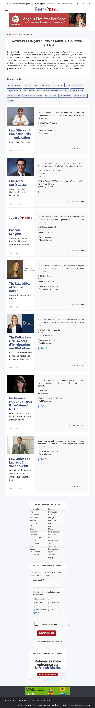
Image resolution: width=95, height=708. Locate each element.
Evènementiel (35, 552)
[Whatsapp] (46, 348)
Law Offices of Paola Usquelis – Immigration (20, 134)
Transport (52, 554)
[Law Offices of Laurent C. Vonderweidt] (20, 444)
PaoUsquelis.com (47, 133)
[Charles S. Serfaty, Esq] (20, 167)
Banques (33, 523)
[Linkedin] (42, 348)
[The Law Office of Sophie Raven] (20, 269)
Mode (50, 529)
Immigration (53, 517)
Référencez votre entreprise (19, 3)
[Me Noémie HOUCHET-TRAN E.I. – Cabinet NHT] (20, 384)
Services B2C (53, 546)
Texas (22, 34)
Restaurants (53, 540)
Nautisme (52, 534)
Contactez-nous (66, 3)
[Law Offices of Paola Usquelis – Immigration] (20, 116)
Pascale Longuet (15, 232)
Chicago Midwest (56, 606)
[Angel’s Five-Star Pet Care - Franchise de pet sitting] (47, 20)
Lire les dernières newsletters (49, 641)
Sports (50, 552)
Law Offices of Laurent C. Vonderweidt (19, 462)
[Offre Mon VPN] (47, 691)
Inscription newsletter (45, 3)
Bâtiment (33, 526)
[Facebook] (39, 192)
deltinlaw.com (45, 343)
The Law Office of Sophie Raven (20, 287)
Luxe (50, 526)
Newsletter (55, 705)
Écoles (32, 546)
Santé (50, 543)
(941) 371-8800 (46, 130)
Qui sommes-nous (25, 705)
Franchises (52, 512)
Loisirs (50, 523)
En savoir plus (76, 148)
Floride (53, 599)
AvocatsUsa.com (47, 454)
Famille (51, 509)
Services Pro (53, 549)
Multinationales (54, 532)
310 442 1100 (45, 451)
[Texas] (47, 8)
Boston (37, 606)
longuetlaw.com (46, 240)
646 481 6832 (45, 286)
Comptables (34, 540)
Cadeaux (33, 532)
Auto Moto (34, 517)
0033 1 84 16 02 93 (47, 398)
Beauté (33, 529)
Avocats (33, 520)
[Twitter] (42, 406)
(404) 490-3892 (46, 340)
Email (58, 130)
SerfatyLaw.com (46, 186)
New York (38, 602)
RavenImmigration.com (49, 289)
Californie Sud (55, 609)
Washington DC (56, 602)
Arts (31, 512)
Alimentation (35, 509)
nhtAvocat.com (46, 401)
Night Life (52, 537)
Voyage (51, 557)
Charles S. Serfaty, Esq (18, 183)
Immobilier (52, 520)
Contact (47, 705)
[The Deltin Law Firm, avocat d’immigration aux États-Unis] (20, 323)
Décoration (34, 543)
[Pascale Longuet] (20, 218)
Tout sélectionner (41, 599)
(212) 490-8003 (46, 237)
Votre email (38, 580)
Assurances (34, 515)
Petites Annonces (67, 705)
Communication (36, 537)
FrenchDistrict (12, 34)
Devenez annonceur (82, 705)
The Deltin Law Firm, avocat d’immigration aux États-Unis (20, 343)
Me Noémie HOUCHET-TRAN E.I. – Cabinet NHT (20, 403)
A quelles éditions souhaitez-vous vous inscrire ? (46, 593)
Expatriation (34, 554)
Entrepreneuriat (36, 549)
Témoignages (38, 705)
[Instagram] (46, 459)
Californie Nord (40, 609)
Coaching (33, 534)
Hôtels (50, 515)
